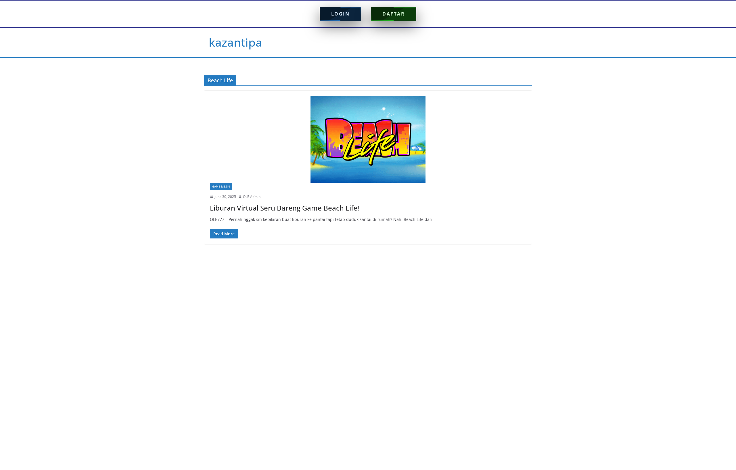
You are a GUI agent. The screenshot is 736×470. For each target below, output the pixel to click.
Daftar (393, 14)
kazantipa (235, 42)
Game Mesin (221, 186)
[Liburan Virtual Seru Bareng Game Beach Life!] (368, 139)
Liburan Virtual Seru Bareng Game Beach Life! (284, 208)
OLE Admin (251, 196)
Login (340, 14)
